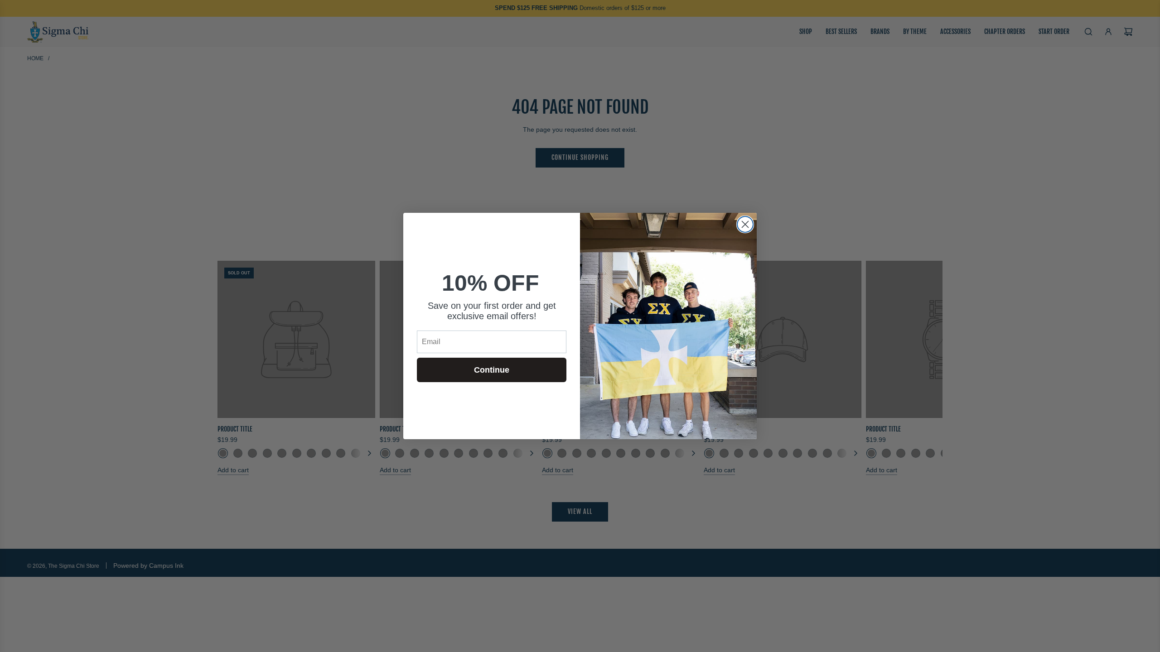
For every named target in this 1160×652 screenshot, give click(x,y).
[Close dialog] (745, 224)
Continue (491, 369)
